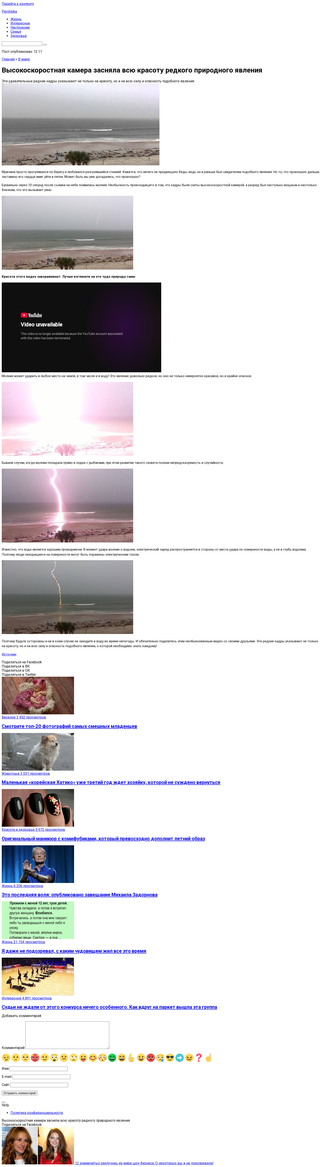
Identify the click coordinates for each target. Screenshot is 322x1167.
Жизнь (16, 19)
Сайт (5, 1085)
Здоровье (19, 36)
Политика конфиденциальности (37, 1113)
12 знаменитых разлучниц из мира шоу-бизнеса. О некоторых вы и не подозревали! (144, 1163)
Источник (9, 654)
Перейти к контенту (18, 4)
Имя (5, 1068)
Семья (16, 32)
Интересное (20, 23)
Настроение (20, 27)
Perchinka (9, 11)
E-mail (6, 1077)
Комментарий (13, 1048)
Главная (8, 59)
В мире (24, 59)
